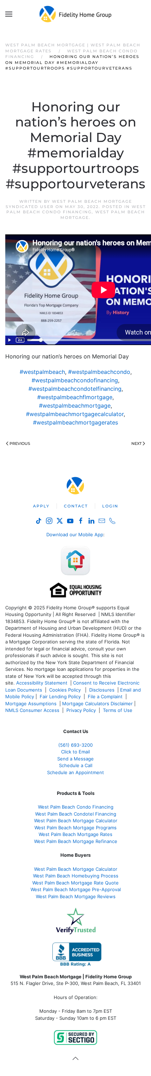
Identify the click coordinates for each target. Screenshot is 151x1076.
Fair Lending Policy (60, 696)
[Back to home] (76, 14)
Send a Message (75, 758)
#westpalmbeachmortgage (75, 405)
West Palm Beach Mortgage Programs (75, 827)
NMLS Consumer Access (32, 710)
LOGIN (110, 506)
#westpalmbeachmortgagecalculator (75, 413)
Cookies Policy (65, 690)
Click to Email (75, 751)
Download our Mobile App (74, 534)
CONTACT (76, 506)
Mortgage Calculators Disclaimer (97, 703)
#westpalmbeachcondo (99, 371)
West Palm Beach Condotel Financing (75, 814)
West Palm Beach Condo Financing (76, 209)
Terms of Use (118, 710)
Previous (19, 443)
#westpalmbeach (42, 371)
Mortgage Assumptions (31, 703)
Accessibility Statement (41, 683)
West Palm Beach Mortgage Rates (75, 834)
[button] (8, 14)
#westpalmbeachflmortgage (74, 397)
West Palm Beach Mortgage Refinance (75, 841)
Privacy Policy (81, 710)
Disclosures (101, 690)
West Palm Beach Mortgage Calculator (75, 820)
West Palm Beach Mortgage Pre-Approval (76, 889)
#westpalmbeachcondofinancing (75, 380)
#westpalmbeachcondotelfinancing (75, 388)
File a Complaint (106, 696)
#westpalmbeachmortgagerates (75, 422)
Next (136, 443)
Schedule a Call (75, 765)
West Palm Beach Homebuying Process (75, 876)
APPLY (41, 506)
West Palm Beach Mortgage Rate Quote (75, 883)
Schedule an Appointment (75, 772)
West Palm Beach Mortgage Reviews (76, 896)
